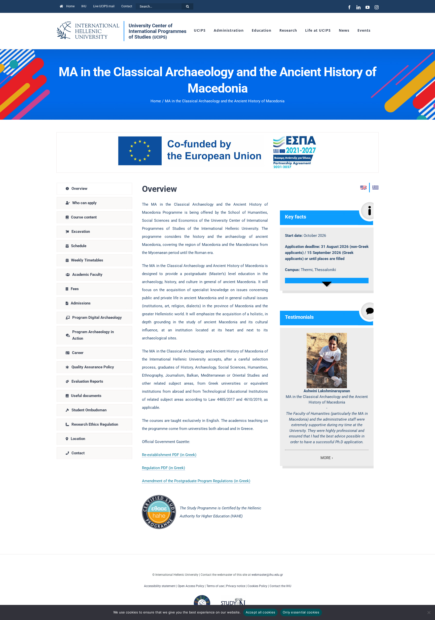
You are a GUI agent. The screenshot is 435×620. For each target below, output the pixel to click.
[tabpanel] (258, 356)
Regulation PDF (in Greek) (163, 468)
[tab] (94, 189)
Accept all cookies (260, 612)
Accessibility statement (159, 586)
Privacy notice (235, 586)
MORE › (326, 458)
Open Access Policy (191, 586)
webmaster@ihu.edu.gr (267, 575)
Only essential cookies (301, 612)
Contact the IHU (280, 586)
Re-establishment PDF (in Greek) (169, 455)
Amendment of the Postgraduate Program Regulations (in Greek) (196, 481)
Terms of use (215, 586)
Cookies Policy (257, 586)
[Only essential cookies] (428, 612)
